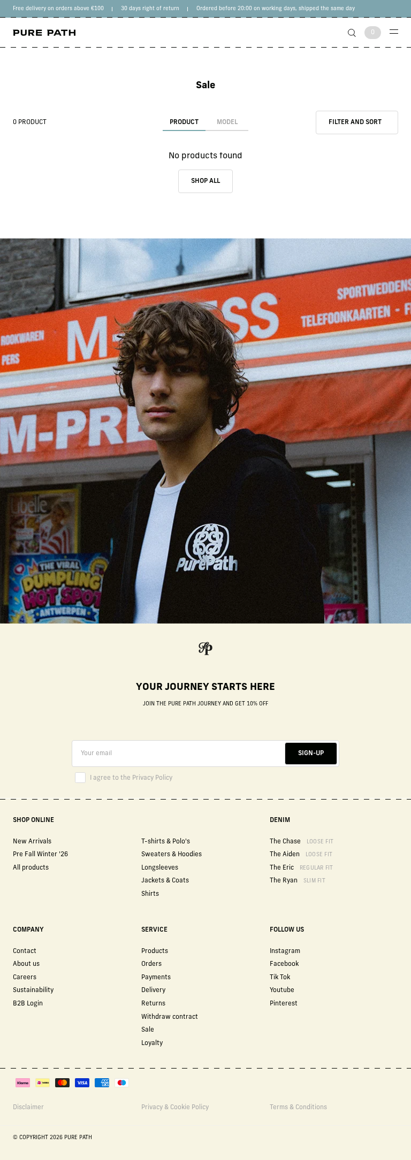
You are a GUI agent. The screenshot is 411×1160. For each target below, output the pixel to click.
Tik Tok (280, 977)
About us (26, 964)
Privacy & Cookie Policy (175, 1107)
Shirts (150, 894)
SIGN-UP (311, 753)
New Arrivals (32, 842)
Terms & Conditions (298, 1107)
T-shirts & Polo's (165, 842)
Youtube (282, 990)
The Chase (301, 842)
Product (184, 122)
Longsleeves (159, 868)
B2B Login (28, 1004)
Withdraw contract (169, 1017)
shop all (205, 181)
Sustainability (33, 990)
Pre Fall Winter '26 (40, 854)
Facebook (284, 964)
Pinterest (284, 1004)
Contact (24, 951)
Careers (24, 977)
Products (154, 951)
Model (227, 122)
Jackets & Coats (165, 881)
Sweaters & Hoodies (171, 854)
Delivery (153, 990)
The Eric (301, 868)
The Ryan (297, 881)
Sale (147, 1030)
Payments (156, 977)
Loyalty (152, 1043)
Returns (153, 1004)
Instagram (285, 951)
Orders (151, 964)
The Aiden (301, 854)
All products (31, 868)
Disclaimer (28, 1107)
